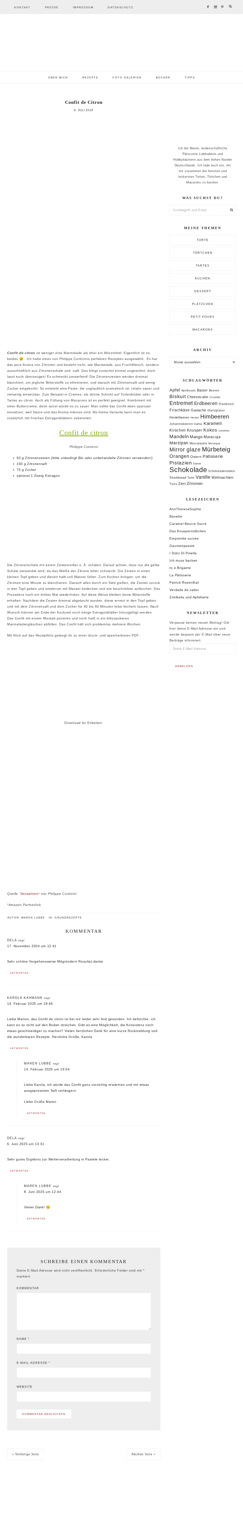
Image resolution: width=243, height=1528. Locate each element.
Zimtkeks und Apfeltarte (189, 597)
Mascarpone (198, 443)
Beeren (214, 390)
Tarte (191, 477)
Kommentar (28, 1288)
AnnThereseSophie (185, 509)
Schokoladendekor (221, 471)
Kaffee (198, 424)
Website (25, 1386)
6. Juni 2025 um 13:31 (25, 1144)
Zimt (182, 484)
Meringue (214, 443)
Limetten (224, 430)
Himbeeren (214, 416)
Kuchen (202, 278)
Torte (203, 240)
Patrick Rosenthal (184, 582)
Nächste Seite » (143, 1454)
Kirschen (177, 430)
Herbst (195, 417)
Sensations (29, 894)
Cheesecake (197, 397)
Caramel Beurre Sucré (187, 524)
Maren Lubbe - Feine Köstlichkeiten (121, 45)
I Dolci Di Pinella (183, 553)
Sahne (197, 463)
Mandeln (179, 436)
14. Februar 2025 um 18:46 (30, 1003)
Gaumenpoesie (181, 546)
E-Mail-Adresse (33, 1362)
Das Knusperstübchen (187, 531)
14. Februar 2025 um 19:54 (47, 1069)
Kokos (210, 429)
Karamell (213, 423)
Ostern (195, 457)
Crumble (215, 397)
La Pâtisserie (180, 575)
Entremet (181, 403)
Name (23, 1339)
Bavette (175, 516)
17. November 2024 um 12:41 (31, 946)
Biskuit (177, 396)
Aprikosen (188, 390)
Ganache (198, 410)
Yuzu (173, 484)
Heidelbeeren (179, 417)
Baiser (202, 390)
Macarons (202, 329)
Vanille (203, 477)
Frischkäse (179, 410)
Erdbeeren (206, 403)
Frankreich (226, 404)
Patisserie (213, 456)
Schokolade (188, 469)
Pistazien (180, 462)
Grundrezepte (68, 917)
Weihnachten (222, 477)
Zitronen (195, 483)
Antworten (19, 973)
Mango (196, 437)
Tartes (203, 265)
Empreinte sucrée (184, 538)
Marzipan (178, 443)
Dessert (202, 291)
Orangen (179, 456)
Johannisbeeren (181, 423)
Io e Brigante (180, 568)
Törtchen (203, 253)
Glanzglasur (216, 410)
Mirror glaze (185, 449)
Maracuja (212, 437)
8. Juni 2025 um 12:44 (42, 1192)
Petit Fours (203, 316)
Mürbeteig (216, 449)
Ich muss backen (183, 560)
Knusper (194, 430)
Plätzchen (202, 304)
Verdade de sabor (184, 590)
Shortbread (177, 477)
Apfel (174, 390)
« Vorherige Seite (25, 1454)
